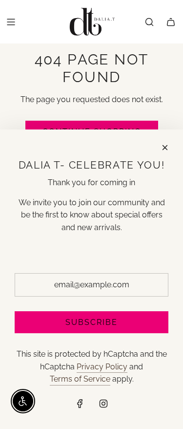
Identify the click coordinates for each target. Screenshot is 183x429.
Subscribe (91, 322)
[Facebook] (80, 403)
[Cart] (171, 22)
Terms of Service (80, 379)
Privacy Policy (102, 366)
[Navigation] (10, 22)
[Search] (149, 22)
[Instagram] (103, 403)
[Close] (165, 147)
